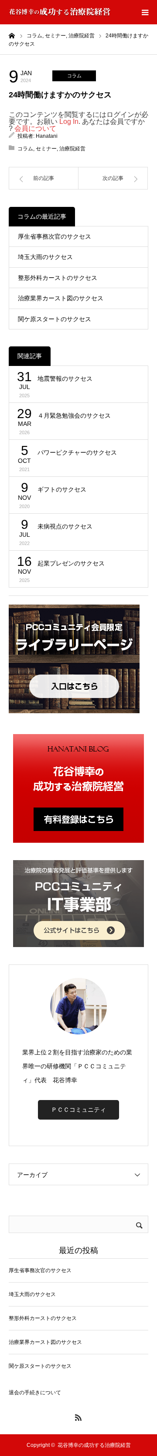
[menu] (145, 12)
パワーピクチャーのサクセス (77, 452)
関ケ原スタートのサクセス (54, 319)
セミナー (46, 149)
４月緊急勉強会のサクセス (74, 415)
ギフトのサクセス (62, 489)
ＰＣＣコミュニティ (78, 1109)
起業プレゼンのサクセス (71, 563)
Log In (68, 121)
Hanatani (47, 136)
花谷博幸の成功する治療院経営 (94, 1445)
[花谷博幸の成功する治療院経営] (60, 12)
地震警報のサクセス (65, 378)
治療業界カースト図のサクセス (60, 298)
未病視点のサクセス (65, 526)
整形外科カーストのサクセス (57, 277)
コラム (74, 75)
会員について (35, 128)
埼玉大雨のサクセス (45, 256)
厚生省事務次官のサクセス (54, 236)
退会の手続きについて (35, 1393)
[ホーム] (12, 35)
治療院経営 (72, 149)
